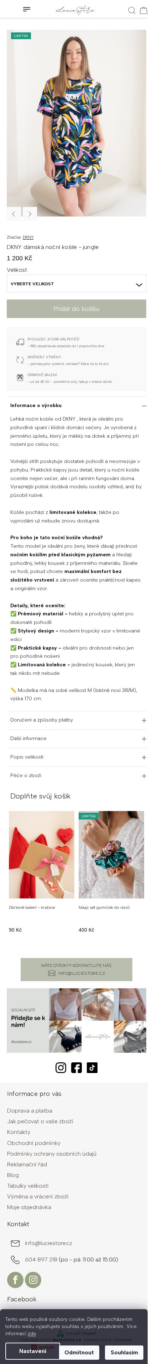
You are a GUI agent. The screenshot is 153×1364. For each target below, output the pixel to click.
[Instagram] (33, 1280)
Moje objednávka (29, 1207)
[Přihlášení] (7, 8)
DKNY (28, 237)
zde (32, 1333)
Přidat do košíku (76, 309)
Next (30, 214)
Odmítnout (79, 1352)
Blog (13, 1175)
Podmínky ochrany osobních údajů (51, 1153)
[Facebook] (15, 1280)
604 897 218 (42, 1259)
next (142, 878)
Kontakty (18, 1132)
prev (10, 878)
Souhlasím (124, 1352)
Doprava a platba (29, 1110)
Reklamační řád (27, 1164)
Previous (14, 214)
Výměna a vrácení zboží (38, 1196)
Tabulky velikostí (28, 1185)
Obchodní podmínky (33, 1143)
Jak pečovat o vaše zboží (40, 1121)
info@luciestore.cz (81, 973)
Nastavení (32, 1351)
